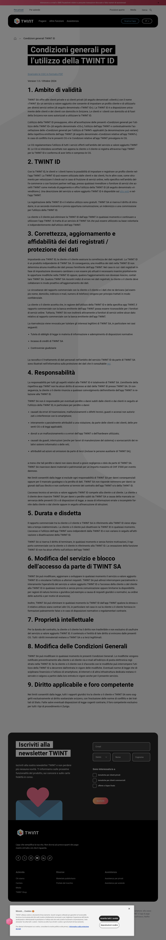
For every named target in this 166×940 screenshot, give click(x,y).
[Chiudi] (129, 908)
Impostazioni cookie (109, 925)
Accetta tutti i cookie (109, 919)
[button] (9, 921)
